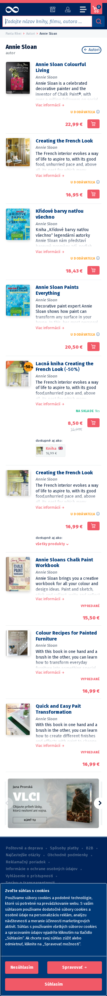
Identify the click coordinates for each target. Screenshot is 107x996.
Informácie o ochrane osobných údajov (42, 869)
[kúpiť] (93, 123)
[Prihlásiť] (67, 9)
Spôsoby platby (64, 848)
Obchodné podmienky (68, 855)
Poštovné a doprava (24, 848)
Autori (93, 49)
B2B (89, 848)
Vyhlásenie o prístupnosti (29, 876)
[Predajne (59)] (52, 9)
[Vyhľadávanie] (98, 21)
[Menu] (83, 10)
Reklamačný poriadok (25, 862)
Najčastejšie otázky (23, 855)
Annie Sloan (46, 77)
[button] (22, 967)
